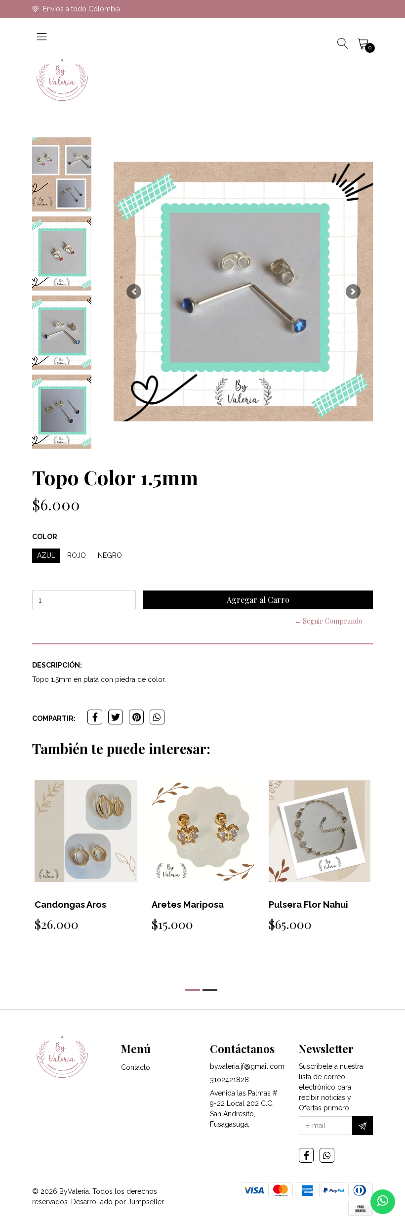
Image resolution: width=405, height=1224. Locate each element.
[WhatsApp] (327, 1155)
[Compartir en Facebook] (95, 717)
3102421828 (229, 1080)
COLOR (44, 537)
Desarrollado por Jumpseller (117, 1202)
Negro (110, 555)
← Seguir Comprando (328, 621)
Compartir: (54, 718)
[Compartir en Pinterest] (136, 717)
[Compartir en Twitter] (115, 717)
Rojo (76, 555)
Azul (46, 555)
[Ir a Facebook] (306, 1155)
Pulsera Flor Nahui (308, 904)
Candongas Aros (70, 904)
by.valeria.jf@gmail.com (247, 1066)
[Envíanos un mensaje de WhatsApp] (382, 1201)
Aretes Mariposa (188, 904)
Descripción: (57, 665)
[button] (134, 291)
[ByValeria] (62, 80)
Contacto (135, 1067)
